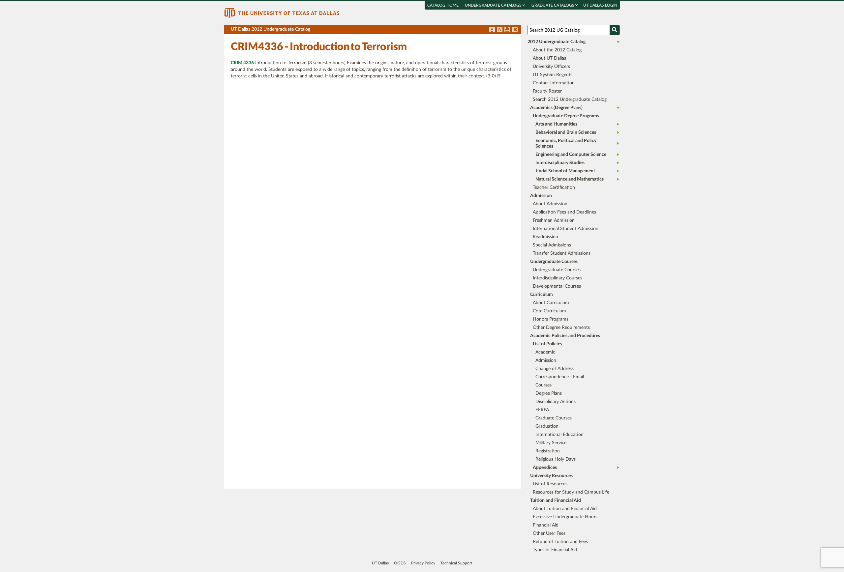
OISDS (400, 563)
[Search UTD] (614, 30)
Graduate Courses (553, 418)
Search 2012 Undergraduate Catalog (570, 99)
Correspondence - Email (559, 377)
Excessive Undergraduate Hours (565, 517)
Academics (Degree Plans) (556, 107)
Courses (543, 385)
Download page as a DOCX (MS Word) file (499, 30)
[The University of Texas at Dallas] (282, 12)
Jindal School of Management (565, 171)
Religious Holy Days (555, 459)
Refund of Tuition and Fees (560, 541)
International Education (559, 434)
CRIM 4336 (242, 63)
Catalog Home (443, 5)
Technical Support (456, 563)
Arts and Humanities (556, 124)
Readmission (545, 237)
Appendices (545, 467)
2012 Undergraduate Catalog (557, 42)
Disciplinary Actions (555, 401)
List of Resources (550, 484)
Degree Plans (548, 393)
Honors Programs (550, 319)
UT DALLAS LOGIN (600, 5)
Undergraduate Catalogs (494, 5)
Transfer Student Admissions (561, 253)
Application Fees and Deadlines (564, 212)
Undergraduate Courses (557, 270)
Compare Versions (515, 30)
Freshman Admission (554, 220)
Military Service (550, 443)
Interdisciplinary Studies (560, 162)
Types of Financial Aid (555, 550)
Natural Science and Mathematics (569, 179)
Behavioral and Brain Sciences (565, 132)
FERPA (542, 410)
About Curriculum (551, 302)
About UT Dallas (549, 58)
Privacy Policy (423, 563)
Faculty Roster (547, 91)
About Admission (550, 204)
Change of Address (554, 368)
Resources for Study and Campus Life (571, 492)
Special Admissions (552, 245)
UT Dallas (380, 563)
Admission (545, 360)
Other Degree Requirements (561, 327)
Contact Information (554, 83)
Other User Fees (549, 533)
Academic (545, 352)
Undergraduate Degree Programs (566, 116)
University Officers (551, 66)
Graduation (546, 426)
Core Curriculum (549, 311)
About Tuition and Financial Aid (565, 508)
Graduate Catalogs (553, 5)
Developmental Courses (557, 286)
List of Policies (547, 344)
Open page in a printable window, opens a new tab (507, 30)
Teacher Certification (554, 187)
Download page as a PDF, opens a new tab (492, 30)
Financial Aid (545, 525)
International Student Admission (565, 228)
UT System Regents (552, 74)
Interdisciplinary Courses (557, 278)
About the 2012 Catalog (557, 50)
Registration (547, 451)
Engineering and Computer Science (570, 154)
